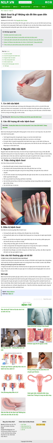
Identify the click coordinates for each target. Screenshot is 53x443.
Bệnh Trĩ (11, 293)
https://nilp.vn (10, 291)
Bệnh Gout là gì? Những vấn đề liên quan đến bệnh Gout (26, 117)
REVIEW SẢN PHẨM (25, 6)
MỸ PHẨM (35, 6)
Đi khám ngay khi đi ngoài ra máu (12, 35)
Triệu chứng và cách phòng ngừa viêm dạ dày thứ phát (18, 44)
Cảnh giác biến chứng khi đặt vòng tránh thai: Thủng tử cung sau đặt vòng (23, 39)
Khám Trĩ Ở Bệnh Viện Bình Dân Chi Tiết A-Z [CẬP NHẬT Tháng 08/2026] (23, 42)
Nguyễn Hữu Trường (21, 20)
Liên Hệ (23, 429)
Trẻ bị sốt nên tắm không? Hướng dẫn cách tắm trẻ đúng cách (20, 37)
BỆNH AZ (15, 6)
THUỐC (43, 6)
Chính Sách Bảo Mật (26, 428)
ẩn (8, 51)
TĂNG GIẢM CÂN (6, 6)
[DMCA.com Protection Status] (40, 424)
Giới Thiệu (23, 424)
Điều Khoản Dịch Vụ (26, 426)
